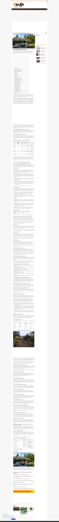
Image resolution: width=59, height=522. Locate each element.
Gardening (16, 32)
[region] (8, 517)
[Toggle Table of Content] (27, 68)
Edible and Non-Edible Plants (17, 82)
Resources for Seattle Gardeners (17, 88)
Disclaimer (18, 1)
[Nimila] (18, 5)
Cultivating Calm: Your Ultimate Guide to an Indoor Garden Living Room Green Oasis (43, 61)
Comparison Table (16, 74)
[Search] (46, 1)
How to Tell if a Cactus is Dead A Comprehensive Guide (30, 511)
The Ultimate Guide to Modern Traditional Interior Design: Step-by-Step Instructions (43, 58)
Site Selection (16, 75)
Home (20, 1)
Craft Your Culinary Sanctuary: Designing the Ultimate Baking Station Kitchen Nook (43, 51)
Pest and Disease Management (17, 85)
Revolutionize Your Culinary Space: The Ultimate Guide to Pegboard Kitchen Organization (43, 48)
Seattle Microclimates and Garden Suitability (18, 69)
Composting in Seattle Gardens (17, 87)
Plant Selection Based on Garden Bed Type (18, 80)
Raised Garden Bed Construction (18, 77)
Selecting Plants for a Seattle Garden (17, 79)
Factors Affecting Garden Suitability (18, 70)
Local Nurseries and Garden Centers (18, 89)
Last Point (15, 92)
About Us (13, 1)
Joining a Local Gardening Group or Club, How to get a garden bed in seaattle (21, 90)
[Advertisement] (29, 16)
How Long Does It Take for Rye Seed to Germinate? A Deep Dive (23, 515)
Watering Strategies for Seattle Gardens (18, 84)
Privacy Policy (24, 1)
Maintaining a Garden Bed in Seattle (17, 83)
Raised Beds (16, 72)
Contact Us (15, 1)
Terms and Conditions (29, 1)
